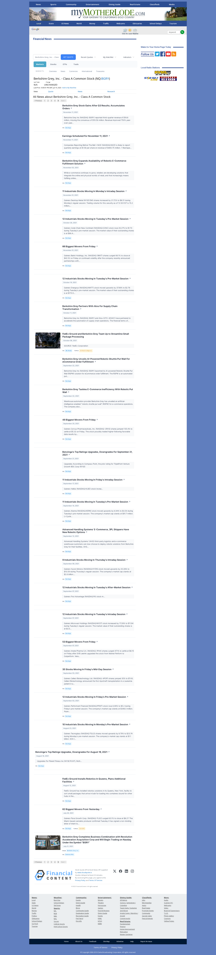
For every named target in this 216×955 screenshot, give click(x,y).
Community (71, 4)
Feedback (92, 941)
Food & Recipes (103, 911)
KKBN (100, 924)
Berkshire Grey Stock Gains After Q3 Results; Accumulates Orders (93, 107)
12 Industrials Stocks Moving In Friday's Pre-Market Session (95, 697)
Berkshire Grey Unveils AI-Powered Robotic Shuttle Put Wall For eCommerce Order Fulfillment (96, 360)
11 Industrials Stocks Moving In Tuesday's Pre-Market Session (96, 501)
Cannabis (81, 828)
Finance (123, 927)
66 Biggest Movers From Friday (80, 246)
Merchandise (147, 903)
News (38, 4)
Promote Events (148, 911)
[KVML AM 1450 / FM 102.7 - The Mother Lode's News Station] (163, 72)
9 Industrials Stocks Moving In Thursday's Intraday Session (95, 560)
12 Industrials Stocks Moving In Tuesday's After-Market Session (97, 587)
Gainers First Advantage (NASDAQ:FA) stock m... (85, 596)
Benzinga (68, 127)
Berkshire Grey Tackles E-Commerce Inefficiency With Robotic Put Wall (97, 390)
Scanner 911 (168, 903)
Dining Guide (114, 4)
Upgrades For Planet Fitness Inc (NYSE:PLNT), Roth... (59, 761)
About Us (78, 941)
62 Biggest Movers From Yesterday (82, 809)
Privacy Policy (80, 880)
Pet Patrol (79, 918)
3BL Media (69, 350)
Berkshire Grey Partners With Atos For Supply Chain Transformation (90, 307)
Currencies (73, 71)
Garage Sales (147, 916)
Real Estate (135, 4)
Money (92, 23)
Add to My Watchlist (69, 88)
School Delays (156, 23)
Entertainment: (105, 897)
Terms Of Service (95, 880)
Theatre (101, 903)
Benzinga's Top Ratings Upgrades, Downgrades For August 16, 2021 (72, 752)
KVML (100, 918)
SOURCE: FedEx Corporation (76, 346)
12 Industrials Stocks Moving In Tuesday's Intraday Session (95, 614)
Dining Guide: (126, 897)
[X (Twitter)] (114, 875)
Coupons (167, 918)
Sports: (57, 908)
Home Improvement (127, 929)
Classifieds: (147, 897)
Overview (53, 71)
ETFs (65, 64)
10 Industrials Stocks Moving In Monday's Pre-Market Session (96, 724)
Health (78, 905)
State (51, 23)
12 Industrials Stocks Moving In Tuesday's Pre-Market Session (96, 219)
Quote (50, 91)
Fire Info (79, 921)
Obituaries (137, 23)
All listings (123, 900)
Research (111, 91)
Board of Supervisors (172, 911)
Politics (34, 916)
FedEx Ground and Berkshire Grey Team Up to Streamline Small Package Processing (95, 335)
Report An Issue (146, 941)
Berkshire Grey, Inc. (73, 850)
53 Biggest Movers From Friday (80, 641)
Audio (166, 900)
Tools (76, 64)
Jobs (143, 900)
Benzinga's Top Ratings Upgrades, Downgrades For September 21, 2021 (97, 453)
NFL (55, 911)
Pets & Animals (147, 918)
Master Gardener (126, 934)
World (79, 23)
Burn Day (57, 900)
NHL (55, 919)
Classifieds (155, 4)
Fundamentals (125, 924)
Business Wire (70, 854)
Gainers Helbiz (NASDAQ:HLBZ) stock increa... (83, 489)
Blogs (78, 908)
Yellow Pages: (169, 921)
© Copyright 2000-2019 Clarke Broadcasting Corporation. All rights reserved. (108, 952)
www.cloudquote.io (84, 872)
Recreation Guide (82, 916)
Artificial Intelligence (86, 350)
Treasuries (100, 71)
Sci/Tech (35, 924)
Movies (100, 900)
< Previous (38, 101)
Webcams (120, 23)
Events (78, 900)
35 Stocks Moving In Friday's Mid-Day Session (88, 669)
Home (66, 941)
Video (166, 908)
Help (132, 941)
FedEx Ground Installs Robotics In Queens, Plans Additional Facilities (94, 780)
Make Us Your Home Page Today (156, 47)
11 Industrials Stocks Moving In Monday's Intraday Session (94, 191)
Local (38, 23)
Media (171, 4)
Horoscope (102, 905)
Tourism (173, 23)
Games (100, 908)
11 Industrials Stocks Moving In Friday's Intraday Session (93, 479)
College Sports (59, 924)
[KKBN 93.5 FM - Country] (168, 78)
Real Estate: (125, 921)
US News (65, 23)
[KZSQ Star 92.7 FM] (150, 78)
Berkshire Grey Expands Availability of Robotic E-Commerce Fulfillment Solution (94, 162)
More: (166, 897)
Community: (81, 897)
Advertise (119, 941)
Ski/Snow (57, 905)
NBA (55, 916)
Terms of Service (100, 947)
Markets (40, 64)
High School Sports (61, 927)
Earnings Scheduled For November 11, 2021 (86, 136)
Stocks (53, 64)
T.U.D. (166, 913)
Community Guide (82, 911)
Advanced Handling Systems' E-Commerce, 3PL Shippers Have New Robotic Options (95, 531)
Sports (53, 4)
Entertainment (92, 4)
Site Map (106, 941)
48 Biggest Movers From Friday (80, 419)
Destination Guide (82, 913)
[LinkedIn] (126, 875)
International (87, 71)
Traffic (106, 23)
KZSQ (100, 921)
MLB (55, 913)
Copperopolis (125, 918)
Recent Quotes (87, 57)
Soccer (56, 921)
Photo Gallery (169, 916)
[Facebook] (120, 875)
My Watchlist (108, 57)
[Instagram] (132, 875)
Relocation (124, 932)
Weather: (58, 897)
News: (34, 897)
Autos (144, 905)
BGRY (105, 78)
